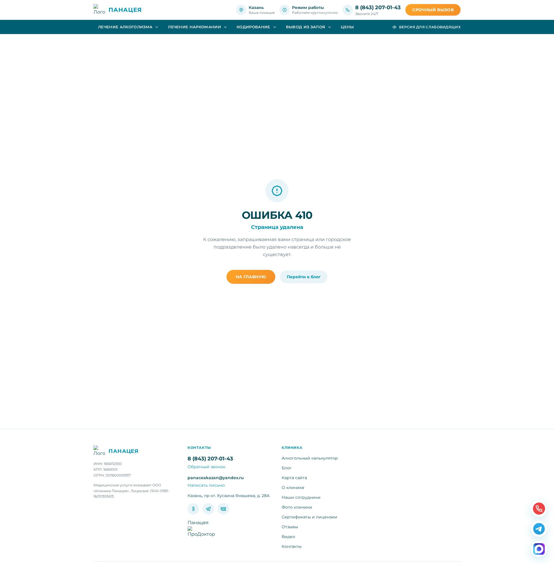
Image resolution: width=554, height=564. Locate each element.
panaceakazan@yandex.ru (216, 477)
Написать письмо (206, 485)
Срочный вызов (433, 9)
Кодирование (253, 27)
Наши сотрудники (301, 497)
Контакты (292, 546)
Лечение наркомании (194, 27)
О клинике (293, 487)
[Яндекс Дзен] (193, 509)
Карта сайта (294, 477)
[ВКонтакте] (223, 509)
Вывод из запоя (305, 27)
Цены (347, 27)
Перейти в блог (304, 276)
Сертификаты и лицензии (309, 517)
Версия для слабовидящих (430, 27)
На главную (251, 276)
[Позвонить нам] (539, 508)
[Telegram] (208, 509)
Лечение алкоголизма (125, 27)
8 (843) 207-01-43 (378, 7)
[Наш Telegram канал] (539, 529)
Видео (288, 536)
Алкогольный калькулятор (310, 458)
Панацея (198, 522)
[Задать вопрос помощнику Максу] (539, 549)
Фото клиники (297, 507)
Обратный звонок (206, 466)
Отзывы (290, 526)
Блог (287, 467)
